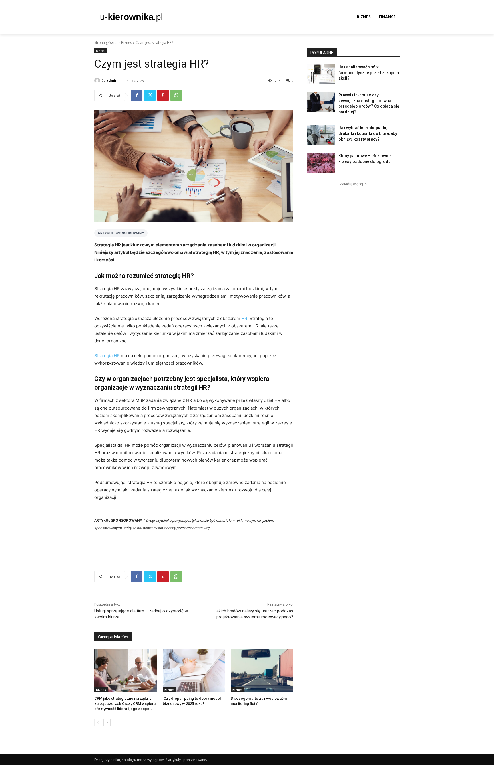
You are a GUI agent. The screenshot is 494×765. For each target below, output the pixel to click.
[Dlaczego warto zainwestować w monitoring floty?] (262, 670)
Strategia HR (107, 355)
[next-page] (107, 722)
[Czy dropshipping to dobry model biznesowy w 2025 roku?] (194, 670)
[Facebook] (136, 95)
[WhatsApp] (176, 95)
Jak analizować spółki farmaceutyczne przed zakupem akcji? (368, 72)
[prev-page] (97, 722)
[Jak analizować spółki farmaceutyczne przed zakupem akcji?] (321, 74)
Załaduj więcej (351, 183)
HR (244, 318)
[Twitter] (150, 95)
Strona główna (105, 42)
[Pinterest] (163, 95)
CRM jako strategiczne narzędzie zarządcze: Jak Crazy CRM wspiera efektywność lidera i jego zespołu (125, 703)
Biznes (126, 42)
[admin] (98, 80)
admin (111, 80)
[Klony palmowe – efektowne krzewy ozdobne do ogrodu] (321, 163)
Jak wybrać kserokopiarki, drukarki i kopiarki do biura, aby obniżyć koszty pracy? (367, 133)
